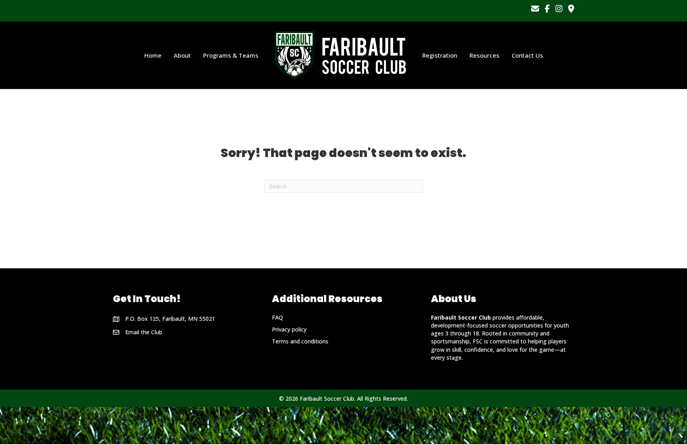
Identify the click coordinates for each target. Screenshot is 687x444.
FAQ (277, 317)
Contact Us (527, 55)
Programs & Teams (230, 55)
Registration (439, 55)
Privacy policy (289, 329)
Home (152, 55)
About (182, 55)
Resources (484, 55)
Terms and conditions (300, 341)
